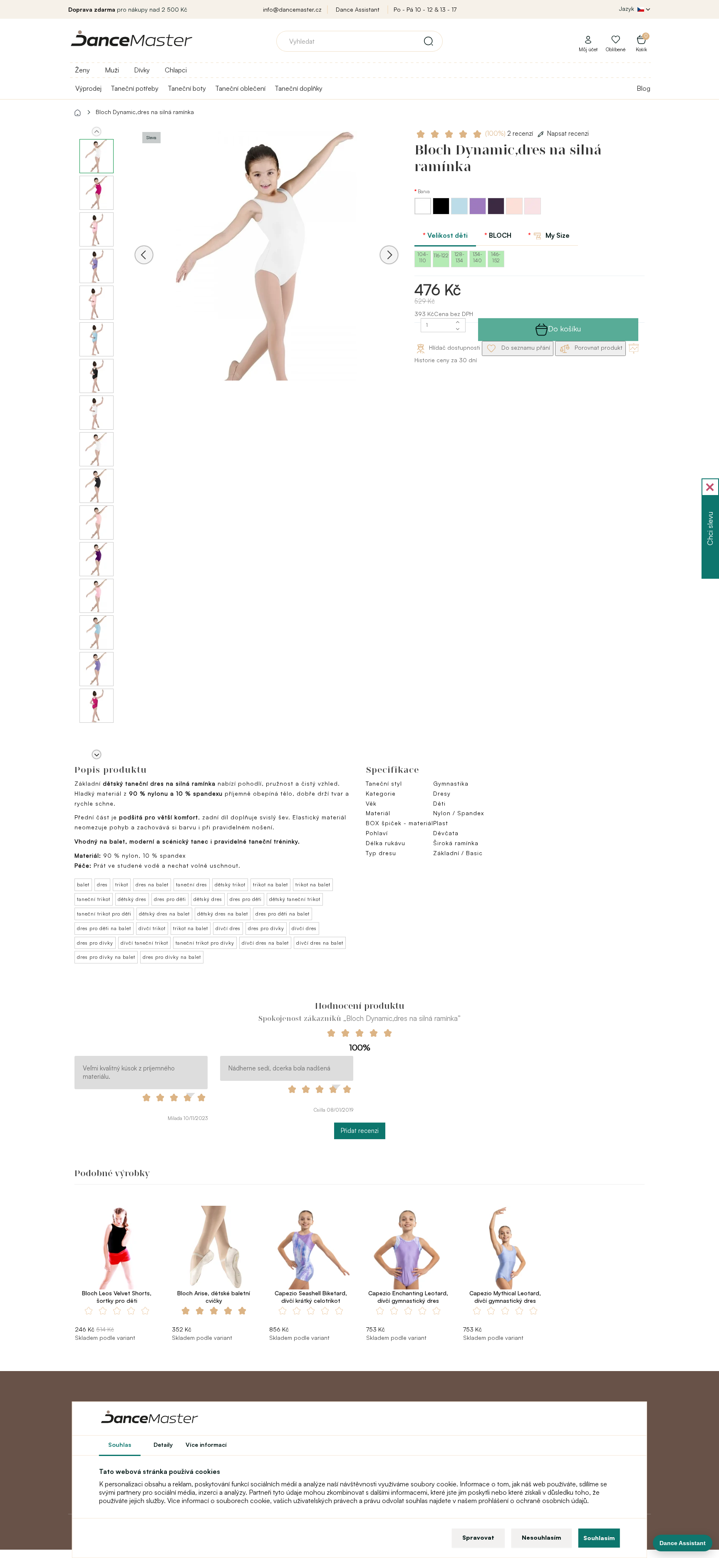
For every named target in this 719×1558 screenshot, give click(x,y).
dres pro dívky (266, 928)
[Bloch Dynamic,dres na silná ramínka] (266, 266)
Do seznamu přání (525, 347)
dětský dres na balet (164, 914)
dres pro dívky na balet (106, 957)
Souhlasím (599, 1537)
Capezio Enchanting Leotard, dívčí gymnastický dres (408, 1296)
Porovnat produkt (597, 347)
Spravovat (478, 1537)
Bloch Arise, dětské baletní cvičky (213, 1296)
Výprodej (88, 88)
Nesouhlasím (541, 1537)
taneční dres (191, 884)
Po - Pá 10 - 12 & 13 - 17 (425, 9)
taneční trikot (93, 899)
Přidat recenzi (360, 1131)
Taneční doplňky (298, 88)
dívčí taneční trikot (144, 943)
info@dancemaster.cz (292, 9)
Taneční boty (187, 88)
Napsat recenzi (568, 133)
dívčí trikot (152, 928)
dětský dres (132, 899)
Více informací (206, 1444)
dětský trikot (230, 884)
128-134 (459, 257)
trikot (121, 884)
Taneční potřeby (135, 88)
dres (102, 884)
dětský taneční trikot (294, 899)
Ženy (82, 70)
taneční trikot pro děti (104, 914)
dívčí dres (228, 928)
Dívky (142, 70)
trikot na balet (270, 884)
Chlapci (176, 70)
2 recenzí (510, 133)
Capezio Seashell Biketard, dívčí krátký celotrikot (311, 1296)
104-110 (422, 257)
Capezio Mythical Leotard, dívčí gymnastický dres (505, 1296)
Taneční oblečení (240, 88)
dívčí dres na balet (265, 943)
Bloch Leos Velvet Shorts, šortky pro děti (116, 1296)
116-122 (441, 255)
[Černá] (442, 212)
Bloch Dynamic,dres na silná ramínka (145, 111)
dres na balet (152, 884)
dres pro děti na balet (282, 914)
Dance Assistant (357, 9)
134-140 (477, 257)
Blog (643, 88)
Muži (112, 70)
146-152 (496, 257)
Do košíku (564, 328)
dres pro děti (170, 899)
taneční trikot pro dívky (205, 943)
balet (83, 884)
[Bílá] (423, 212)
